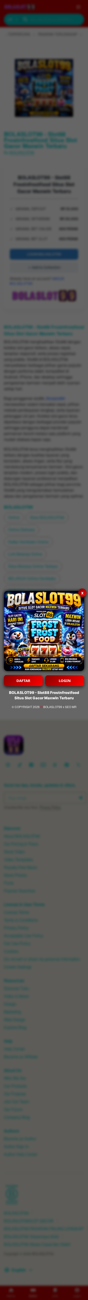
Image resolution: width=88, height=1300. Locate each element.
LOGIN (65, 680)
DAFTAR (23, 680)
